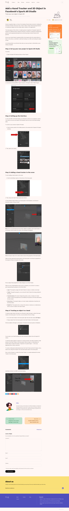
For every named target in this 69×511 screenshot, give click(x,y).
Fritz (17, 403)
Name (6, 453)
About (17, 497)
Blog (18, 2)
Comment (7, 438)
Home (6, 6)
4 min (49, 19)
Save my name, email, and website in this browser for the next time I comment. (20, 468)
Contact (38, 2)
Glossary (22, 2)
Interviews (28, 2)
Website (6, 463)
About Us (33, 2)
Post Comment (10, 471)
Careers (17, 499)
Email (6, 458)
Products (13, 2)
